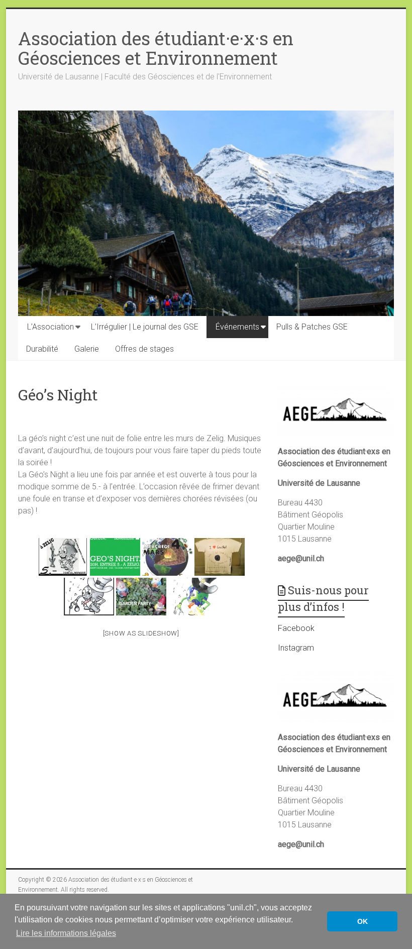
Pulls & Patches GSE (312, 327)
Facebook (296, 628)
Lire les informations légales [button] (66, 933)
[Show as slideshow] (141, 633)
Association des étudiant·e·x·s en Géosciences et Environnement (155, 48)
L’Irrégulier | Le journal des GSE (144, 327)
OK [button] (362, 921)
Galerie (86, 349)
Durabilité (42, 349)
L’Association (50, 327)
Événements (237, 327)
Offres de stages (144, 349)
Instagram (296, 648)
